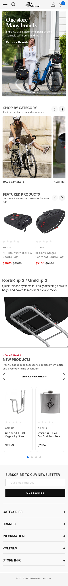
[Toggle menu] (5, 4)
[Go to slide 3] (37, 92)
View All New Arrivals (34, 376)
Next (62, 198)
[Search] (13, 5)
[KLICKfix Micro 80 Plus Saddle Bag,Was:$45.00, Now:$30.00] (18, 221)
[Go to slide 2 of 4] (32, 457)
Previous (55, 198)
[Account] (52, 5)
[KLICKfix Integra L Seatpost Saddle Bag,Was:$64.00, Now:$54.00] (50, 221)
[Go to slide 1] (30, 92)
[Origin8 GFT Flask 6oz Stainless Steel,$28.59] (50, 401)
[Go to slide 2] (34, 92)
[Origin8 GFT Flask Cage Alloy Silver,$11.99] (17, 401)
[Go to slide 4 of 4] (40, 457)
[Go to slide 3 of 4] (36, 457)
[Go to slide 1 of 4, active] (28, 457)
